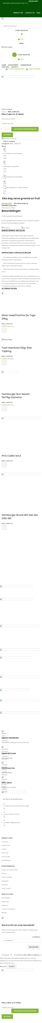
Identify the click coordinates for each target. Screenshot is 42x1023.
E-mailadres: (36, 937)
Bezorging (5, 881)
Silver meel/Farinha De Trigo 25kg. (18, 317)
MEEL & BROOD (13, 112)
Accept (11, 966)
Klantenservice (8, 866)
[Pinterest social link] (21, 10)
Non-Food (5, 853)
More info (3, 966)
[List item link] (21, 815)
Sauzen (4, 849)
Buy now (7, 135)
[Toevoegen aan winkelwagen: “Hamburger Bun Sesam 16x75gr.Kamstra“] (4, 409)
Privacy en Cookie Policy (10, 870)
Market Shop (7, 838)
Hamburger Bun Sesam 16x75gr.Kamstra (16, 395)
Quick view (4, 335)
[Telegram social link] (32, 10)
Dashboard (5, 902)
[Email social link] (17, 10)
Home (4, 112)
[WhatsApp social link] (28, 10)
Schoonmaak (6, 856)
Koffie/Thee (6, 845)
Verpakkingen (6, 860)
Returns (4, 873)
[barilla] (19, 656)
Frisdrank (5, 842)
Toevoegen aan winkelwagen (24, 129)
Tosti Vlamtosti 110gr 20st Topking (17, 349)
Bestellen (5, 884)
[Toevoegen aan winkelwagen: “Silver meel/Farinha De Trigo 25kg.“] (4, 330)
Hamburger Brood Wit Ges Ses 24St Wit (20, 516)
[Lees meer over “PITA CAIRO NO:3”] (4, 465)
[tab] (7, 204)
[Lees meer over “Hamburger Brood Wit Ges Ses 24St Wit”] (4, 527)
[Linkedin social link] (24, 10)
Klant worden (6, 888)
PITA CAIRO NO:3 (11, 455)
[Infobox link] (21, 737)
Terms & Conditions (8, 909)
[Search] (21, 50)
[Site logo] (15, 20)
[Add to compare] (4, 311)
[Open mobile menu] (21, 6)
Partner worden (7, 877)
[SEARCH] (37, 25)
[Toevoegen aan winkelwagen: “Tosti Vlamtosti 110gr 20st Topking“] (4, 362)
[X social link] (13, 10)
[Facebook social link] (9, 10)
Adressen (5, 905)
